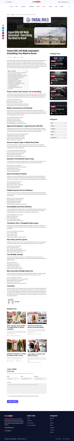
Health (37, 6)
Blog (9, 313)
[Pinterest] (7, 2)
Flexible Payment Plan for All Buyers (15, 80)
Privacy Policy (30, 422)
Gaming (51, 432)
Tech (16, 6)
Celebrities (31, 6)
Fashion (50, 6)
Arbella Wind (12, 335)
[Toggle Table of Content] (26, 71)
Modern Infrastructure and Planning (15, 74)
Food (56, 6)
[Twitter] (12, 2)
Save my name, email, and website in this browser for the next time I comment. (23, 396)
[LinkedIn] (10, 2)
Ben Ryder (10, 57)
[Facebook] (5, 2)
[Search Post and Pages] (69, 6)
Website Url (36, 376)
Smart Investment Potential (13, 79)
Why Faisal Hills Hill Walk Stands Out (15, 87)
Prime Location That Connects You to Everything (17, 72)
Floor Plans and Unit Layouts (14, 84)
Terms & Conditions (31, 425)
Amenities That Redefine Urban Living (15, 78)
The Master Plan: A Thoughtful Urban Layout (16, 83)
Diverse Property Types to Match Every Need (16, 76)
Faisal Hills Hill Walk (32, 94)
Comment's (9, 382)
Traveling (10, 341)
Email (22, 376)
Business (23, 6)
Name (8, 376)
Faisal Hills (23, 111)
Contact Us (29, 420)
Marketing (53, 91)
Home (11, 6)
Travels (61, 6)
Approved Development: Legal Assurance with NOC (17, 75)
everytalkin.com (56, 67)
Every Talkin (13, 438)
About (28, 418)
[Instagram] (8, 2)
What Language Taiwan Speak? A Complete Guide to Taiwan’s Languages (16, 327)
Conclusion (11, 88)
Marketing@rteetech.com (9, 427)
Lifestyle (44, 6)
